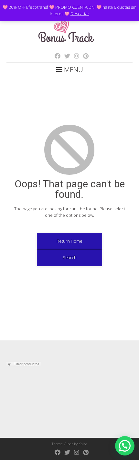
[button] (124, 445)
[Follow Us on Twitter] (65, 56)
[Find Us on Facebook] (55, 56)
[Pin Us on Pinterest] (84, 56)
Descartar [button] (79, 13)
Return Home (69, 241)
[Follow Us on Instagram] (74, 56)
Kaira (83, 443)
